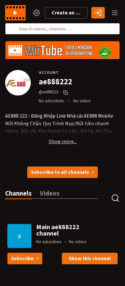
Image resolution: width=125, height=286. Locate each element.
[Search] (14, 29)
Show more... (63, 141)
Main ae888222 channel (57, 230)
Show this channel (90, 258)
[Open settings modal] (36, 12)
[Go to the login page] (98, 13)
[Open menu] (114, 12)
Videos (50, 193)
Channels (18, 193)
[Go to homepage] (16, 12)
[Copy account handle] (66, 92)
